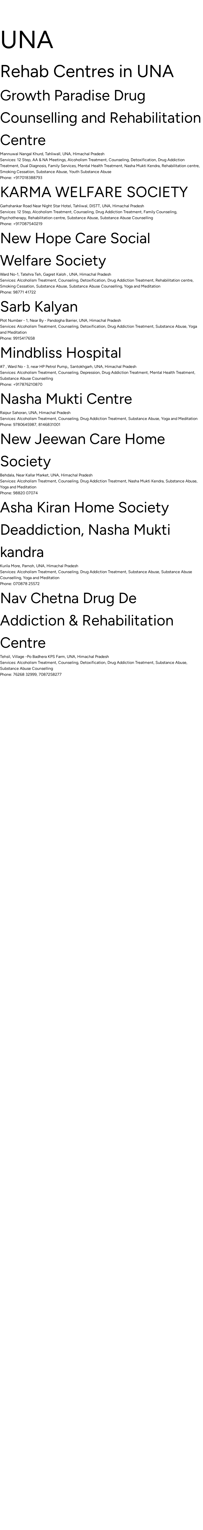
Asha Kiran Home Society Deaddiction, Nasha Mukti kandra (85, 529)
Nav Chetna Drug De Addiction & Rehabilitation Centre (87, 620)
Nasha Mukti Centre (66, 399)
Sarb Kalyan (39, 306)
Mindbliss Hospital (60, 352)
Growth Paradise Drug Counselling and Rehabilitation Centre (100, 117)
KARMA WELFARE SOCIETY (94, 192)
